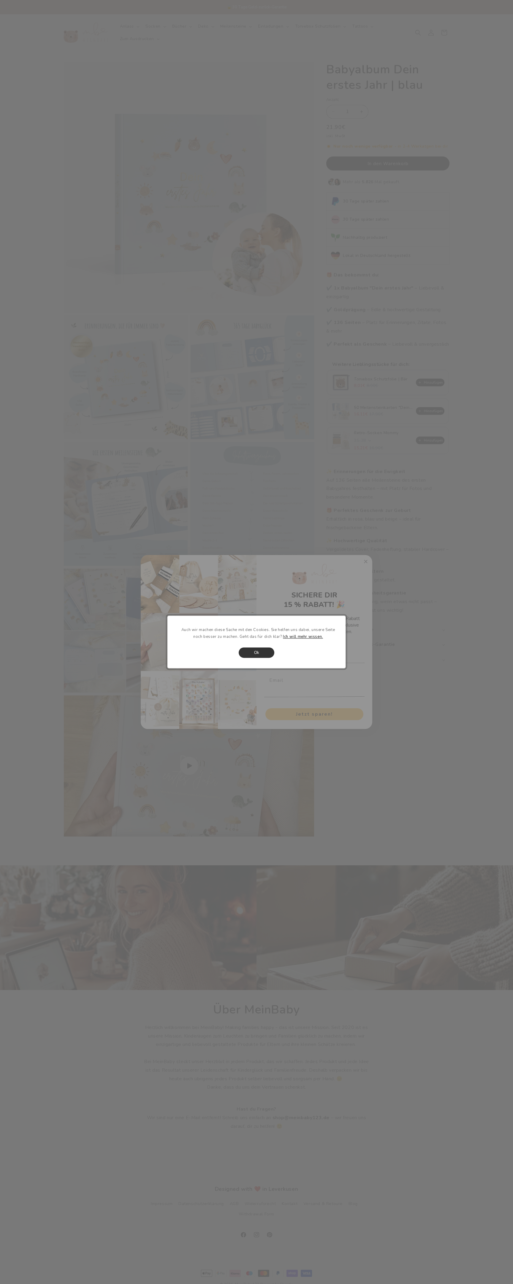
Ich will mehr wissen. (303, 637)
